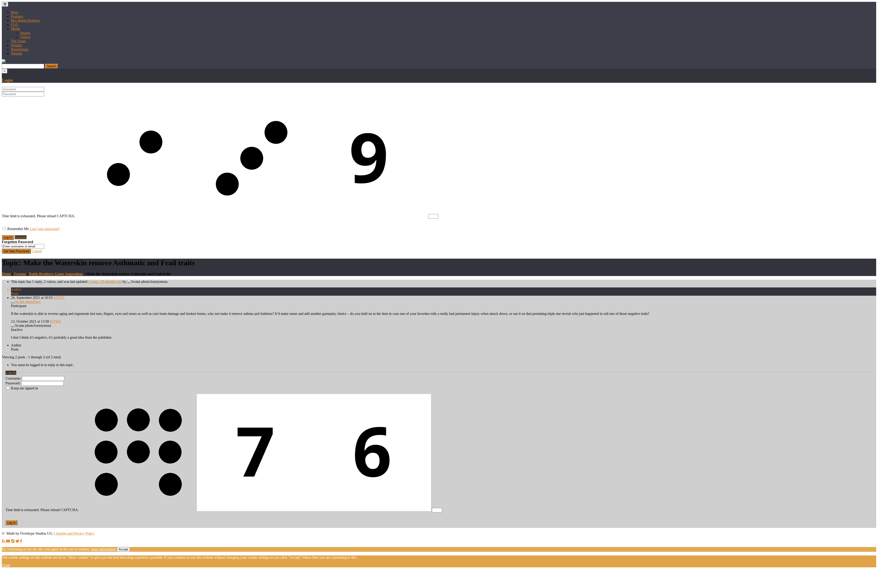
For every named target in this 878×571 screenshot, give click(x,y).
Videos (25, 37)
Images (25, 33)
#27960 (55, 321)
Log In (11, 522)
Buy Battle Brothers (25, 20)
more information (103, 549)
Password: (13, 383)
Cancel (37, 251)
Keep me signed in (24, 388)
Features (17, 16)
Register (21, 237)
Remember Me (18, 229)
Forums (16, 45)
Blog (14, 12)
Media (15, 29)
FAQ (14, 25)
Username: (13, 378)
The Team (18, 41)
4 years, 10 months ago (105, 282)
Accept (123, 549)
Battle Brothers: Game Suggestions (56, 274)
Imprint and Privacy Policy (75, 533)
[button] (3, 62)
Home (6, 274)
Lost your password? (45, 229)
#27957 (59, 298)
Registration (19, 49)
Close (6, 565)
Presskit (16, 53)
